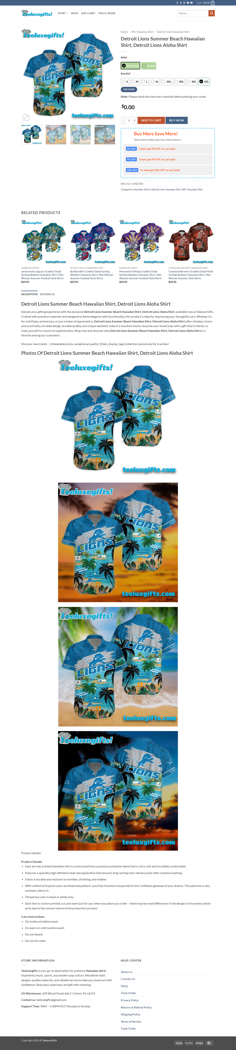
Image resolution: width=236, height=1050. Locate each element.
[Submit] (212, 13)
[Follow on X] (181, 3)
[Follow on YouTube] (191, 3)
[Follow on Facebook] (177, 3)
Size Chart (88, 13)
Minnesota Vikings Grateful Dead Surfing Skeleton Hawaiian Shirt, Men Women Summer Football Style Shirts (140, 275)
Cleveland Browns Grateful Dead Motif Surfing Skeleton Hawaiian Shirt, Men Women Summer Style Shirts (191, 275)
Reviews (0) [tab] (47, 294)
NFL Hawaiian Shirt (142, 31)
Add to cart (151, 120)
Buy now (176, 120)
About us (126, 971)
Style (124, 57)
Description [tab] (29, 294)
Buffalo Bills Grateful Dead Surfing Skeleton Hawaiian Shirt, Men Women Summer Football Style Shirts (91, 275)
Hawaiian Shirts (141, 189)
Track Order (107, 13)
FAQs (124, 986)
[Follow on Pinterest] (188, 3)
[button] (206, 3)
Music (75, 13)
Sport (62, 13)
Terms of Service (131, 1021)
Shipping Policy (130, 1014)
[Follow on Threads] (184, 3)
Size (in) (126, 73)
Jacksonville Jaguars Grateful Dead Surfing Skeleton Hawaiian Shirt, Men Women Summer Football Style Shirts (42, 275)
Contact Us (128, 978)
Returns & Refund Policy (136, 1007)
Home (124, 31)
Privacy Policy (129, 1000)
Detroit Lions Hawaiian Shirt (173, 31)
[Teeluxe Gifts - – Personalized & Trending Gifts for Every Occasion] (36, 13)
